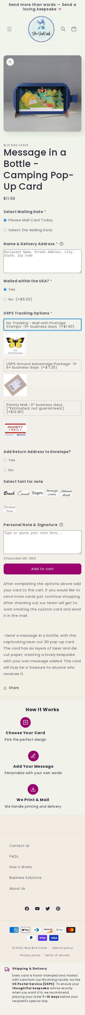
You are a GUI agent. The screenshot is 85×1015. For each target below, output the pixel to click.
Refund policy (63, 948)
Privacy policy (30, 955)
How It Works (20, 867)
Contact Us (19, 845)
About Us (17, 888)
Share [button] (14, 687)
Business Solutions (25, 877)
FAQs (13, 856)
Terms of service (57, 955)
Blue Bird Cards (36, 948)
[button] (9, 29)
